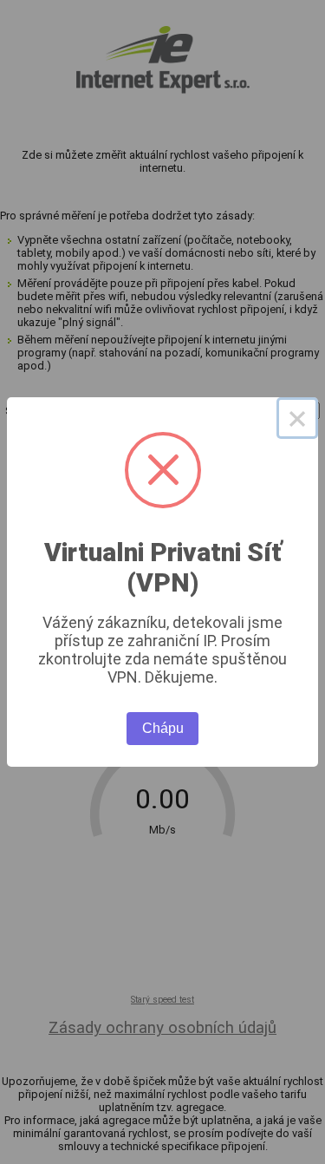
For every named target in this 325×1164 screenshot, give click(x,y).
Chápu (163, 728)
